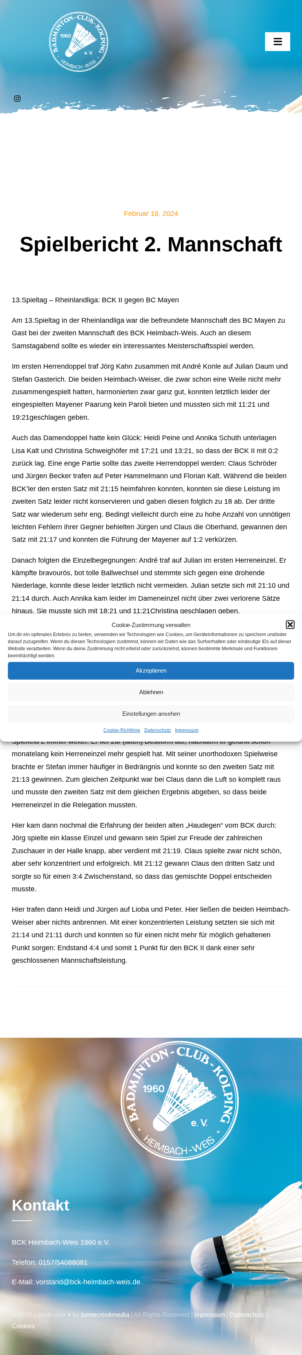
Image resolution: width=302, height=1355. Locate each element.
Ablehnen (151, 692)
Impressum (187, 730)
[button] (290, 625)
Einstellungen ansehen (151, 713)
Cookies (23, 1326)
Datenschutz (157, 730)
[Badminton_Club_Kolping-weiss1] (78, 15)
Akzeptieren (151, 670)
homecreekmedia (105, 1314)
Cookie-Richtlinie (121, 730)
